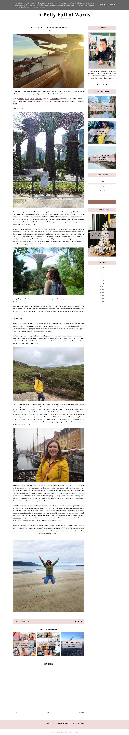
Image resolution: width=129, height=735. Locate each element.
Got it (112, 5)
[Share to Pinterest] (81, 622)
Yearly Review (24, 621)
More (81, 712)
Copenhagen (38, 99)
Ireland (27, 99)
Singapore (21, 99)
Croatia (32, 99)
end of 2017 (19, 91)
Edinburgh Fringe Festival (41, 101)
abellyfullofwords (75, 723)
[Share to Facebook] (75, 622)
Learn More (104, 5)
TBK (77, 732)
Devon (62, 101)
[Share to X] (78, 622)
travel (16, 621)
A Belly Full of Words (64, 14)
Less (15, 712)
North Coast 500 (55, 99)
